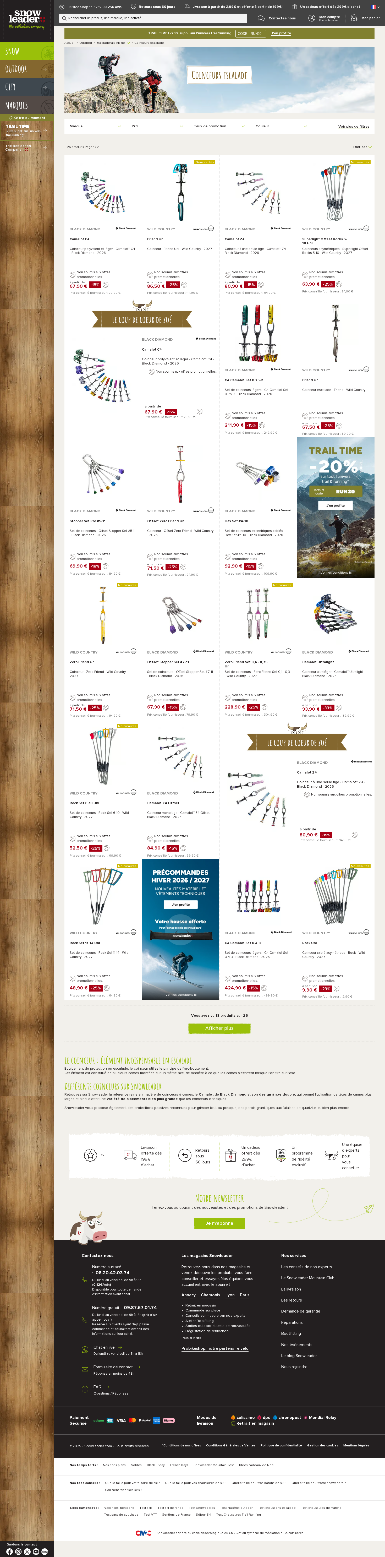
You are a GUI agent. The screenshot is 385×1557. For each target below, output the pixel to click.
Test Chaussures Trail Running (238, 1514)
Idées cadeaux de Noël (256, 1465)
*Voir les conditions (335, 572)
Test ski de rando (171, 1508)
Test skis (146, 1508)
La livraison (291, 1289)
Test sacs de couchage (121, 1514)
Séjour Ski (203, 1514)
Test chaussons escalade (277, 1508)
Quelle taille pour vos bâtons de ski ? (259, 1483)
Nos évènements (296, 1345)
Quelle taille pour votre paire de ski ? (132, 1483)
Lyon (230, 1295)
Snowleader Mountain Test (214, 1465)
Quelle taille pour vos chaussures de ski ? (195, 1483)
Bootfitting (291, 1333)
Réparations (292, 1322)
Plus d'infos (191, 1338)
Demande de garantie (300, 1311)
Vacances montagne (119, 1508)
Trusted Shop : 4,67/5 (84, 7)
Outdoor (85, 43)
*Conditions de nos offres (181, 1445)
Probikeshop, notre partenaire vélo (215, 1348)
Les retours (291, 1300)
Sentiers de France (176, 1514)
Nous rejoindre (294, 1367)
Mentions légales (356, 1445)
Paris (244, 1295)
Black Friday (156, 1465)
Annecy (189, 1295)
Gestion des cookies (322, 1445)
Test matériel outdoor (236, 1508)
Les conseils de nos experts (306, 1267)
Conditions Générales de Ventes (230, 1445)
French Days (179, 1465)
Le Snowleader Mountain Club (307, 1278)
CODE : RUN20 (249, 34)
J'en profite (281, 33)
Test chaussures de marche (321, 1508)
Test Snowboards (202, 1508)
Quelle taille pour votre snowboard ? (319, 1483)
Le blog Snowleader (299, 1356)
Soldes (136, 1465)
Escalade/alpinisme (110, 43)
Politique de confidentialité (281, 1445)
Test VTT (150, 1514)
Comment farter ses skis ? (123, 1490)
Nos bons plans (114, 1465)
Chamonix (210, 1295)
